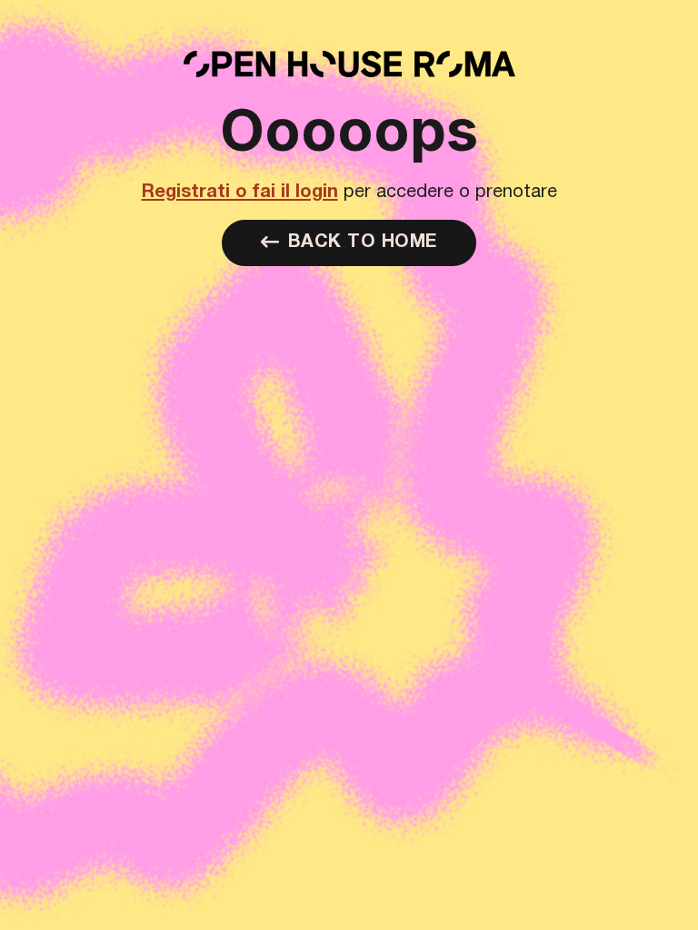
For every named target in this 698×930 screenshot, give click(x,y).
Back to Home (362, 242)
